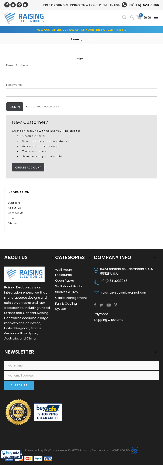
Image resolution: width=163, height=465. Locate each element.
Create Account (28, 167)
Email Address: (17, 65)
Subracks (14, 202)
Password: (14, 84)
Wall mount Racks (69, 286)
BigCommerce (55, 450)
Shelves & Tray (66, 292)
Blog (11, 218)
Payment (101, 314)
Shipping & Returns (108, 319)
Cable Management (71, 297)
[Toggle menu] (156, 16)
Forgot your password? (42, 106)
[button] (11, 454)
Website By (121, 450)
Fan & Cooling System (66, 306)
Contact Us (15, 212)
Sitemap (14, 223)
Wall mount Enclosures (64, 272)
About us (14, 207)
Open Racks (64, 280)
